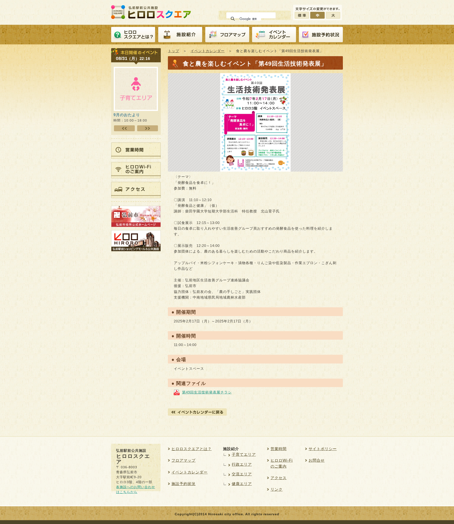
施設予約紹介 (321, 34)
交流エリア (242, 474)
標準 (302, 15)
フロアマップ (227, 34)
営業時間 (279, 449)
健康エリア (242, 484)
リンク (277, 489)
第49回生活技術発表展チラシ (207, 392)
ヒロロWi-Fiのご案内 (282, 463)
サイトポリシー (323, 449)
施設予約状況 (183, 484)
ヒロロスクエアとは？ (133, 34)
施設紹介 (180, 34)
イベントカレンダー (274, 34)
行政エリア (242, 464)
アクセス (279, 478)
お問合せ (317, 460)
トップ (173, 51)
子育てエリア (244, 454)
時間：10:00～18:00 (130, 117)
